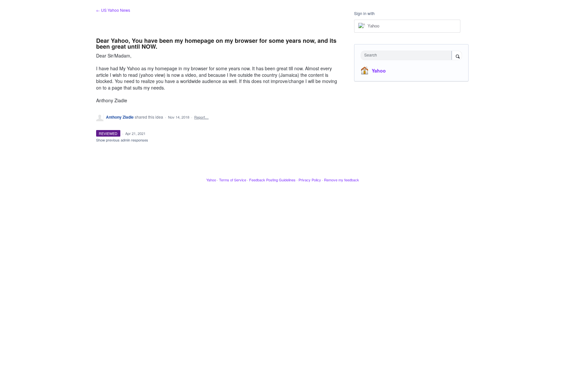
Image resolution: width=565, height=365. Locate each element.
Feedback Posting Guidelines (272, 179)
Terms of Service (232, 179)
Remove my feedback (341, 179)
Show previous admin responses (122, 139)
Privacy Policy (310, 179)
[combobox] (408, 55)
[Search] (457, 56)
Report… (201, 117)
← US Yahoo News (113, 10)
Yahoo (379, 70)
